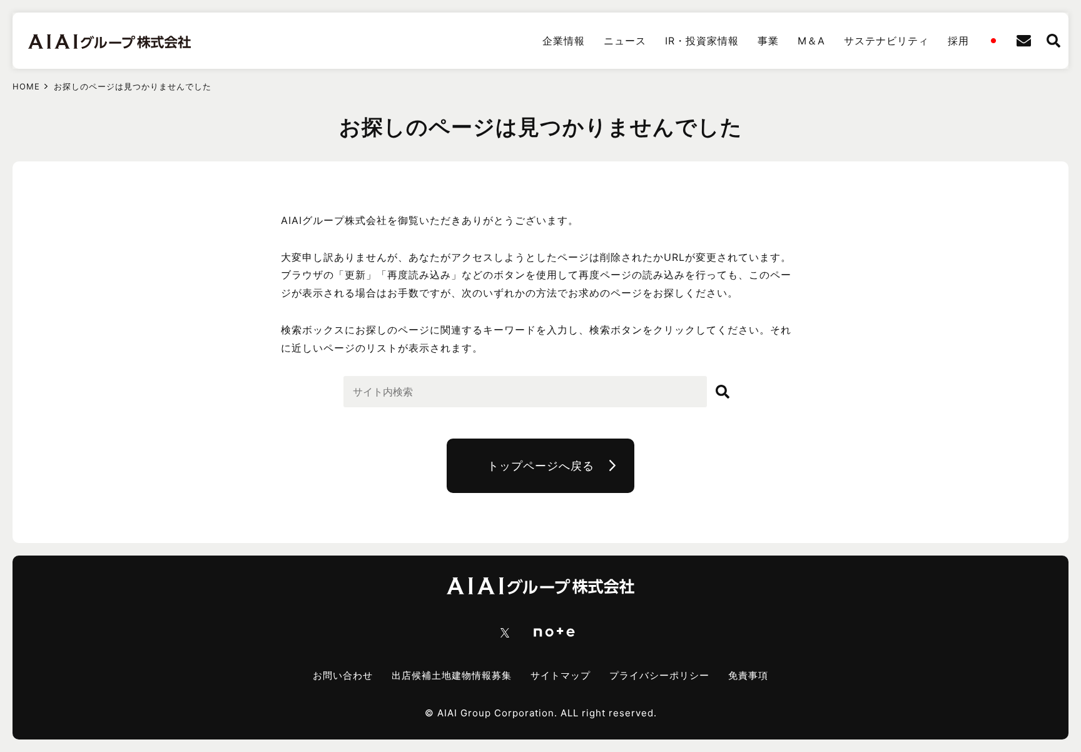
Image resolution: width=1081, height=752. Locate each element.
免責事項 (748, 675)
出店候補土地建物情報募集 (452, 675)
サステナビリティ (886, 40)
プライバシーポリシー (659, 675)
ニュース (625, 40)
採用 (958, 40)
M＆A (811, 40)
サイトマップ (560, 675)
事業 (768, 40)
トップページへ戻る (540, 465)
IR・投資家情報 (702, 40)
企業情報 (563, 40)
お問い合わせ (343, 675)
